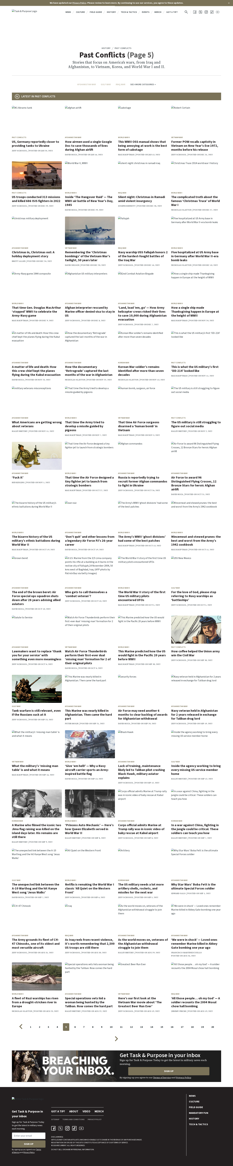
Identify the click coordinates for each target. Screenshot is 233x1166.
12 (131, 1027)
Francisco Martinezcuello (186, 952)
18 (192, 1027)
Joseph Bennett (127, 206)
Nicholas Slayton (181, 210)
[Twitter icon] (60, 1128)
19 (202, 1027)
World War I (176, 193)
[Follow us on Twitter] (200, 12)
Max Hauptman (126, 154)
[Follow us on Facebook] (194, 12)
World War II (124, 137)
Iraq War (120, 84)
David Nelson (72, 265)
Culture (80, 12)
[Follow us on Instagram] (206, 12)
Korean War (123, 363)
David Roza (71, 154)
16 (172, 1027)
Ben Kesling (18, 482)
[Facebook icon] (53, 1128)
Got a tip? (172, 12)
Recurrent (61, 1145)
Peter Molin (71, 723)
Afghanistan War (86, 84)
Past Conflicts (123, 48)
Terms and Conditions (73, 1119)
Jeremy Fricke (178, 1011)
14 (151, 1027)
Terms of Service (162, 1077)
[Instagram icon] (67, 1128)
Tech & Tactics (129, 12)
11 (121, 1027)
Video (86, 1111)
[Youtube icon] (81, 1128)
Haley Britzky (20, 431)
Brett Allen (19, 261)
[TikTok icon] (74, 1128)
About (73, 1111)
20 (212, 1027)
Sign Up (169, 1071)
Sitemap (55, 1119)
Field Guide (96, 12)
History (111, 12)
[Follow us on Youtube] (217, 12)
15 (162, 1027)
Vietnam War (177, 137)
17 (182, 1027)
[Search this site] (186, 12)
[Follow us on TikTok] (212, 12)
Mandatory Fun (198, 1113)
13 (141, 1027)
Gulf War (106, 84)
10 (111, 1027)
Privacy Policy (79, 3)
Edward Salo (178, 893)
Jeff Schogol (19, 150)
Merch (157, 12)
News (68, 12)
